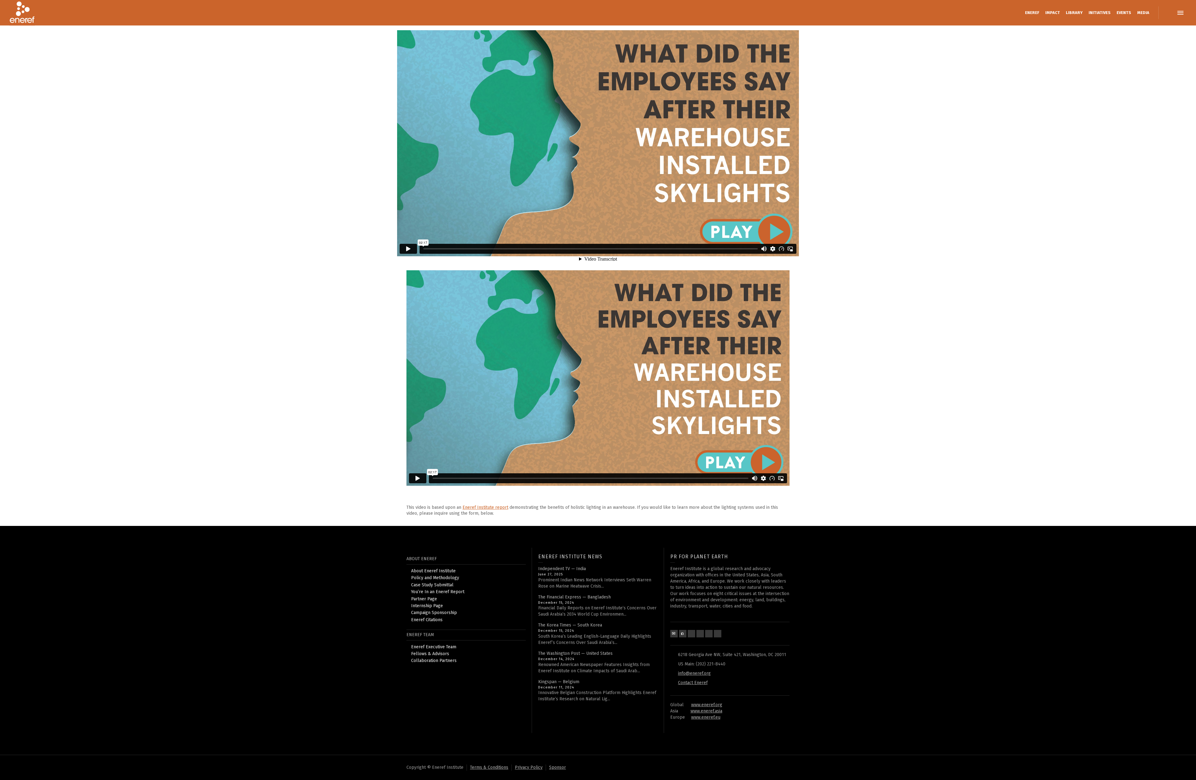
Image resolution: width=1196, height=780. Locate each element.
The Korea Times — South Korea (570, 625)
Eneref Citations (427, 619)
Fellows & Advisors (430, 653)
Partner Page (424, 599)
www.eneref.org (706, 704)
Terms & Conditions (489, 767)
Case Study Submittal (432, 585)
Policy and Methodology (435, 577)
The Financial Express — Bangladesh (574, 597)
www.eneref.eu (705, 717)
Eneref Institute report (485, 507)
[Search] (1168, 13)
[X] (682, 633)
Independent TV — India (562, 568)
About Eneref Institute (433, 571)
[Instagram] (717, 633)
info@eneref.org (694, 673)
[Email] (674, 633)
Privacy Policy (529, 767)
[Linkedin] (700, 633)
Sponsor (557, 767)
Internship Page (427, 605)
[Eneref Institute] (22, 12)
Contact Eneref (693, 682)
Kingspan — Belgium (558, 681)
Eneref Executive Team (433, 647)
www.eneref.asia (706, 711)
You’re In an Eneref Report (437, 591)
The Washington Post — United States (575, 653)
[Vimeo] (709, 633)
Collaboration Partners (434, 660)
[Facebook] (691, 633)
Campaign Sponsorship (434, 612)
